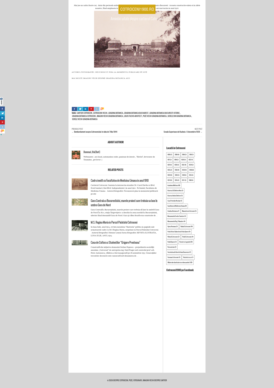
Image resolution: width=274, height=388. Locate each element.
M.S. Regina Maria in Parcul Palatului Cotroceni (114, 222)
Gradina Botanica (173, 211)
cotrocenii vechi (100, 113)
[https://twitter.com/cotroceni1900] (187, 8)
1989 (191, 180)
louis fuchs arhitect (133, 116)
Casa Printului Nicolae (175, 201)
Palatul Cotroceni (186, 226)
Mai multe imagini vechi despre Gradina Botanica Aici (101, 78)
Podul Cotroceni (187, 237)
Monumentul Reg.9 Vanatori (176, 221)
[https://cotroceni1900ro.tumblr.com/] (195, 8)
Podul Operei (172, 242)
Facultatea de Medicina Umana (177, 206)
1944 (177, 175)
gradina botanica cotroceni (84, 116)
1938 (177, 170)
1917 (170, 160)
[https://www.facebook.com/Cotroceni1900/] (184, 8)
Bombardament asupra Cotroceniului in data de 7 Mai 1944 (95, 131)
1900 (177, 154)
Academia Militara (174, 185)
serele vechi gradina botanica (84, 119)
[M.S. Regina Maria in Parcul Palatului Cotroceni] (80, 230)
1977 (184, 180)
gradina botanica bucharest (136, 113)
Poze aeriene (172, 247)
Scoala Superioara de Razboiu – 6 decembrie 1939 (182, 131)
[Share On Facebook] (74, 109)
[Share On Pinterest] (91, 109)
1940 (191, 170)
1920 (183, 160)
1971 (170, 180)
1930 (176, 165)
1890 (170, 154)
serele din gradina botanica (179, 116)
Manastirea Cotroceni (189, 211)
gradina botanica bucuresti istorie (165, 113)
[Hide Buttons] (1, 135)
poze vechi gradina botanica (155, 116)
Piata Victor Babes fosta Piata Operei (179, 231)
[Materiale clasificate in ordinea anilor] (180, 262)
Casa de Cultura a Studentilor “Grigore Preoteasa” (115, 242)
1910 (191, 154)
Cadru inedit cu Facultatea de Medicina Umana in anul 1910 (120, 180)
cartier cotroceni (84, 113)
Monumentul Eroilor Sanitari (177, 216)
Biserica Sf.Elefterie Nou (175, 190)
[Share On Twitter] (80, 109)
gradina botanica (115, 113)
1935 (170, 170)
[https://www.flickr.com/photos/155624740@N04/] (203, 8)
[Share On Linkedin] (85, 109)
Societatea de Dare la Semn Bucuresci (179, 252)
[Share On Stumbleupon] (102, 109)
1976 (177, 180)
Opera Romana (173, 226)
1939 (184, 170)
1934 (191, 165)
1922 (191, 160)
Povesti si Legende (186, 242)
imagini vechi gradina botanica (110, 116)
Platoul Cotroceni (173, 237)
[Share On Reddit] (96, 109)
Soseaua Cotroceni (174, 257)
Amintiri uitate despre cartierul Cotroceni (137, 18)
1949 (184, 175)
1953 (191, 175)
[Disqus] (115, 289)
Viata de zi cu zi (188, 257)
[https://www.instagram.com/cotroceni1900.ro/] (199, 8)
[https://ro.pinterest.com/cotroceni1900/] (192, 8)
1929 (170, 165)
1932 (184, 165)
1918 (176, 160)
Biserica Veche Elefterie (175, 195)
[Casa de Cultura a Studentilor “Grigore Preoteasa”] (80, 245)
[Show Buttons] (1, 105)
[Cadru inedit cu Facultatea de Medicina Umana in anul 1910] (80, 189)
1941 (170, 175)
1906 (184, 154)
